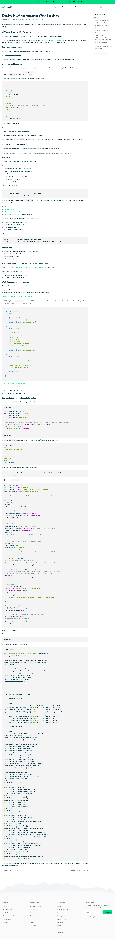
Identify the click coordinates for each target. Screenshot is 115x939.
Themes (60, 932)
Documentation (63, 909)
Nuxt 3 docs (54, 2)
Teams (32, 922)
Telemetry (6, 922)
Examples (61, 913)
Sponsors (33, 919)
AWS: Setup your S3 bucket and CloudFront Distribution (25, 263)
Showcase (61, 929)
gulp (5, 207)
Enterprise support (9, 909)
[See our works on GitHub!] (94, 916)
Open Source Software (10, 916)
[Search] (111, 6)
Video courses (34, 929)
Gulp (51, 200)
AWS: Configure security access (15, 282)
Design (60, 906)
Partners (76, 7)
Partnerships (7, 919)
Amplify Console (55, 40)
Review (5, 128)
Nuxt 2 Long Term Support (78, 2)
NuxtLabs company (9, 913)
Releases (60, 926)
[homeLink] (7, 7)
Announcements (35, 906)
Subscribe (108, 912)
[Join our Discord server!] (90, 916)
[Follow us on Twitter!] (86, 916)
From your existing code (12, 47)
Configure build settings (12, 64)
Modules (60, 922)
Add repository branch (11, 55)
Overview (6, 158)
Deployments (62, 916)
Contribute (33, 909)
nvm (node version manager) (41, 402)
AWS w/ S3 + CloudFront (14, 144)
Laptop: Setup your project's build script (19, 398)
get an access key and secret (16, 383)
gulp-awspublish (9, 209)
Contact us (6, 906)
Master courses (63, 919)
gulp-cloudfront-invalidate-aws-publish (17, 212)
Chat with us (34, 913)
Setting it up (7, 247)
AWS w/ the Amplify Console (16, 32)
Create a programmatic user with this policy (17, 296)
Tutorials (33, 926)
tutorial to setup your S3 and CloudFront (27, 267)
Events (32, 916)
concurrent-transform (11, 214)
